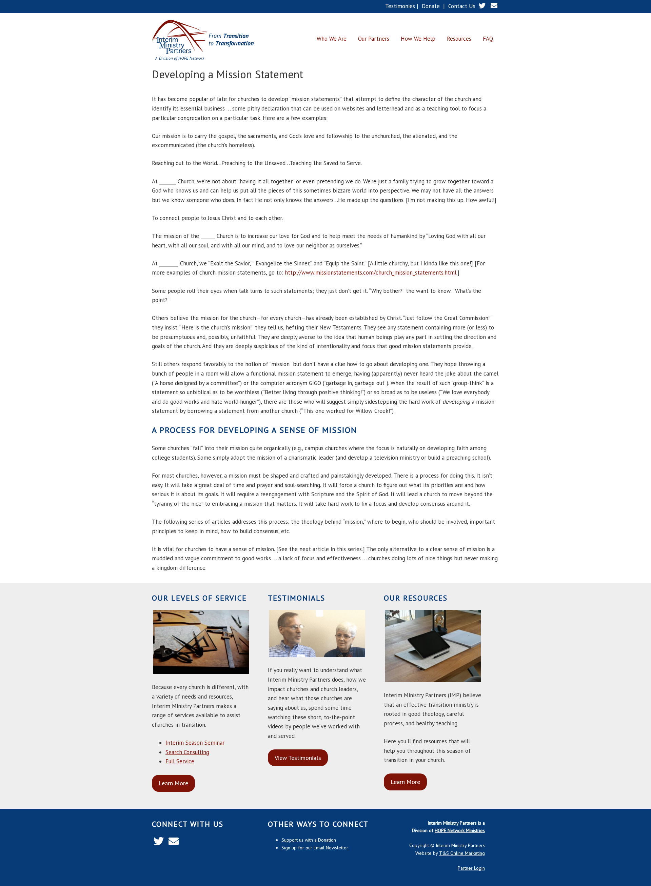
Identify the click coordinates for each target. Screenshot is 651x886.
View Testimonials (298, 758)
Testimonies (400, 6)
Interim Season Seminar (194, 742)
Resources (459, 38)
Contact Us (461, 6)
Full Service (179, 761)
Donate (431, 6)
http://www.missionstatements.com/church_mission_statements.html (370, 272)
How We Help (418, 38)
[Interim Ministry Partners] (203, 41)
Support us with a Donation (308, 840)
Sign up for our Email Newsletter (314, 848)
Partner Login (471, 868)
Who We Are (332, 38)
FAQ (488, 38)
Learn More (173, 783)
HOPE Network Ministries (460, 830)
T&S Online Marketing (462, 853)
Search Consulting (187, 752)
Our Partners (373, 38)
